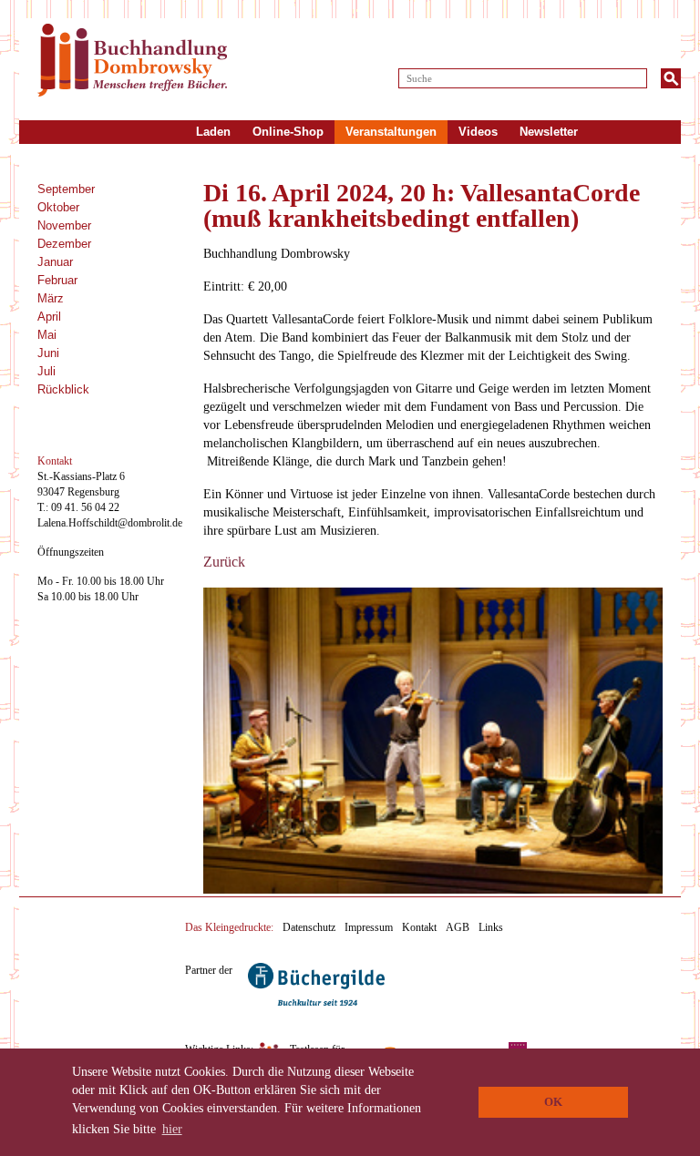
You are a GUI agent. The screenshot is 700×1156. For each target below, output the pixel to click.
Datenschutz (309, 927)
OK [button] (553, 1102)
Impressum (369, 927)
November (64, 225)
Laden (213, 131)
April (49, 316)
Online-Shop (288, 131)
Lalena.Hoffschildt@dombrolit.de (109, 523)
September (66, 189)
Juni (48, 353)
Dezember (64, 244)
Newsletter (549, 131)
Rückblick (63, 389)
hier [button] (172, 1129)
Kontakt (419, 927)
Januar (55, 262)
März (50, 298)
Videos (478, 131)
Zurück (224, 561)
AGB (457, 927)
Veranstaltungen (391, 131)
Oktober (58, 207)
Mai (47, 335)
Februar (57, 280)
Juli (46, 371)
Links (491, 927)
